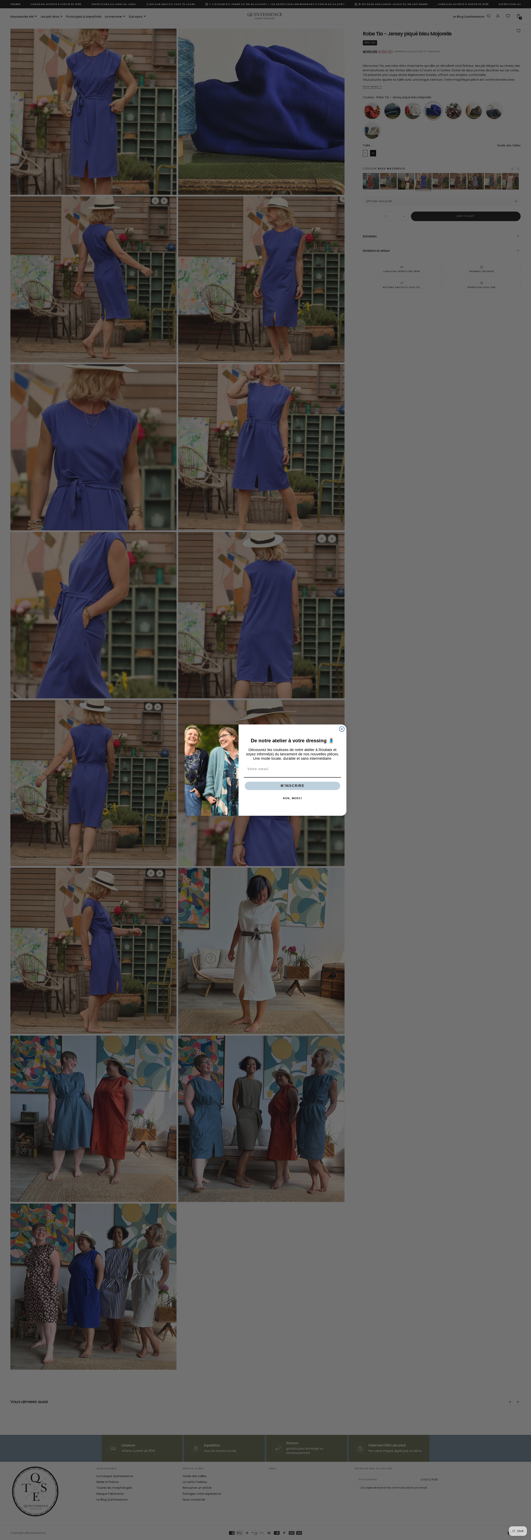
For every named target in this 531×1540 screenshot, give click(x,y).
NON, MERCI (292, 798)
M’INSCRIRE (292, 786)
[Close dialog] (341, 729)
